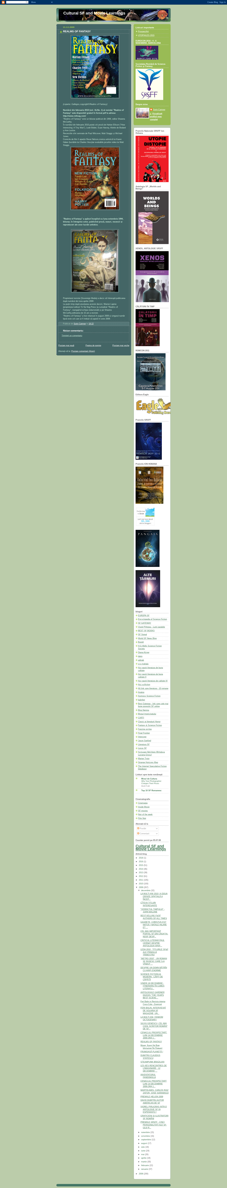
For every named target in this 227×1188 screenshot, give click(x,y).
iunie (143, 1151)
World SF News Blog (147, 638)
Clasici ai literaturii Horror (149, 722)
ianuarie (145, 1169)
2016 (141, 862)
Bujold (141, 642)
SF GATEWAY (144, 623)
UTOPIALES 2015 (146, 35)
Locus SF (142, 748)
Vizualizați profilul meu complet (156, 117)
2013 (141, 872)
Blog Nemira (143, 710)
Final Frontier (144, 733)
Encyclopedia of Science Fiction (152, 619)
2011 (141, 880)
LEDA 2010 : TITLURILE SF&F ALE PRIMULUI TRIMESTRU (154, 952)
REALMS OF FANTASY (151, 1042)
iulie (143, 1147)
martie (144, 1162)
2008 (141, 1174)
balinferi (141, 700)
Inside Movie (143, 807)
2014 (141, 869)
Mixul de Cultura (149, 779)
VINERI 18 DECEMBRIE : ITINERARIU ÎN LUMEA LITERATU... (152, 986)
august (144, 1143)
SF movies (143, 811)
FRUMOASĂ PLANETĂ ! (152, 1052)
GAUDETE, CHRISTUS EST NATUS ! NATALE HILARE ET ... (154, 925)
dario (140, 656)
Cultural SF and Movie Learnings (94, 13)
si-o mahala (143, 664)
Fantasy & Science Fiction (150, 725)
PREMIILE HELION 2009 (152, 1097)
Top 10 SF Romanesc (151, 790)
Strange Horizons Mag (148, 762)
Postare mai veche (120, 345)
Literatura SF (144, 744)
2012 (141, 876)
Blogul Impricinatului (147, 714)
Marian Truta (143, 759)
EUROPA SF (143, 615)
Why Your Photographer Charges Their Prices (151, 782)
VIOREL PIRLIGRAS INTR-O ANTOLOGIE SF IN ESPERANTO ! (154, 1109)
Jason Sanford (144, 741)
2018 (141, 858)
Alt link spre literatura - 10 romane (153, 688)
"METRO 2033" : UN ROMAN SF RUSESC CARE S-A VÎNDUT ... (154, 961)
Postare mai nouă (66, 345)
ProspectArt (143, 31)
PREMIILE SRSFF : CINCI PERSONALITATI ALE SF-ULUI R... (154, 1125)
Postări (142, 828)
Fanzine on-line (145, 729)
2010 (141, 884)
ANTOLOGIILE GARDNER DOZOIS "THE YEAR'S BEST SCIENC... (152, 995)
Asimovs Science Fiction (149, 696)
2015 (141, 865)
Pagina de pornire (93, 345)
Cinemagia (142, 803)
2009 (141, 887)
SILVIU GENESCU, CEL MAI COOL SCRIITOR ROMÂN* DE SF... (154, 1026)
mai (143, 1154)
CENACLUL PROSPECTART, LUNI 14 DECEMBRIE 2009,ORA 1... (154, 1035)
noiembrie (145, 1132)
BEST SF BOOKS (146, 631)
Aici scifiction (144, 685)
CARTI (141, 718)
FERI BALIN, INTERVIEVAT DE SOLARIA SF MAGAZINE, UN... (153, 1010)
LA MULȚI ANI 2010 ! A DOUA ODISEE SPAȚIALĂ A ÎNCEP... (154, 896)
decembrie (146, 890)
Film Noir (142, 818)
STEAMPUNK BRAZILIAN (152, 1062)
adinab (141, 660)
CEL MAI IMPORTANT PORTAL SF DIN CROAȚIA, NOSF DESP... (154, 934)
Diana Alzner (143, 652)
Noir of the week (145, 814)
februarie (145, 1165)
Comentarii (144, 834)
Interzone (142, 737)
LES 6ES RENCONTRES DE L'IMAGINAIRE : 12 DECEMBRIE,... (154, 1068)
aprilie (144, 1158)
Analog (141, 692)
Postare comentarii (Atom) (83, 351)
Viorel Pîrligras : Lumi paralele (151, 627)
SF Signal (142, 634)
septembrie (146, 1140)
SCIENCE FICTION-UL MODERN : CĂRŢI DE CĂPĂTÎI (152, 977)
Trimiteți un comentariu (72, 336)
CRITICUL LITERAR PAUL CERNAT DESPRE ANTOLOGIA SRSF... (152, 943)
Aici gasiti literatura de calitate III (153, 681)
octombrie (146, 1136)
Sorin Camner (159, 110)
